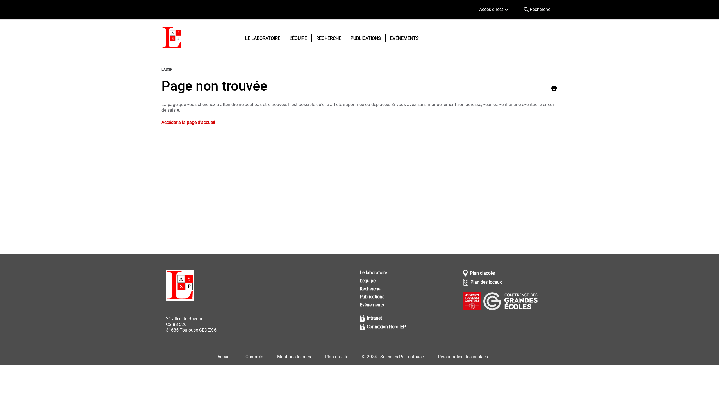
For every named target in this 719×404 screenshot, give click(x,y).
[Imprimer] (554, 89)
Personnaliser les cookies (463, 356)
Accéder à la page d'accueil (188, 122)
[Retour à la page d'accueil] (171, 38)
